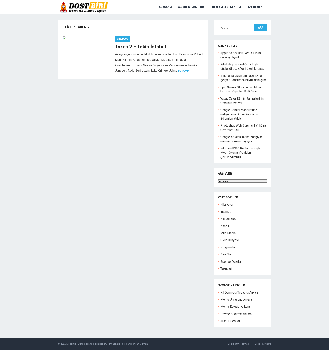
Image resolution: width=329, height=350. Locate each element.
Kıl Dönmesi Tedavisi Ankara (239, 292)
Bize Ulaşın (255, 7)
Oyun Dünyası (229, 240)
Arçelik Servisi (230, 321)
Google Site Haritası (238, 343)
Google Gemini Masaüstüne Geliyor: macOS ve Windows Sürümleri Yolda (239, 114)
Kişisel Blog (228, 219)
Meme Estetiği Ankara (235, 306)
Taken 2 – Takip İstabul (140, 47)
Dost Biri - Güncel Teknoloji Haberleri (86, 343)
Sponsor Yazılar (230, 261)
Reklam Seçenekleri (226, 7)
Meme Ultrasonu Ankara (236, 299)
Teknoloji (226, 269)
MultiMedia (228, 233)
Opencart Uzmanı (138, 343)
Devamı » (184, 70)
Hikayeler (226, 204)
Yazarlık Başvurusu (192, 7)
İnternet (225, 212)
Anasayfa (165, 7)
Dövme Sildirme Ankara (236, 314)
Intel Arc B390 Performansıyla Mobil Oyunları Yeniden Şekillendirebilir (240, 153)
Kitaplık (225, 226)
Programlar (227, 247)
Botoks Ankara (263, 343)
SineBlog (123, 39)
